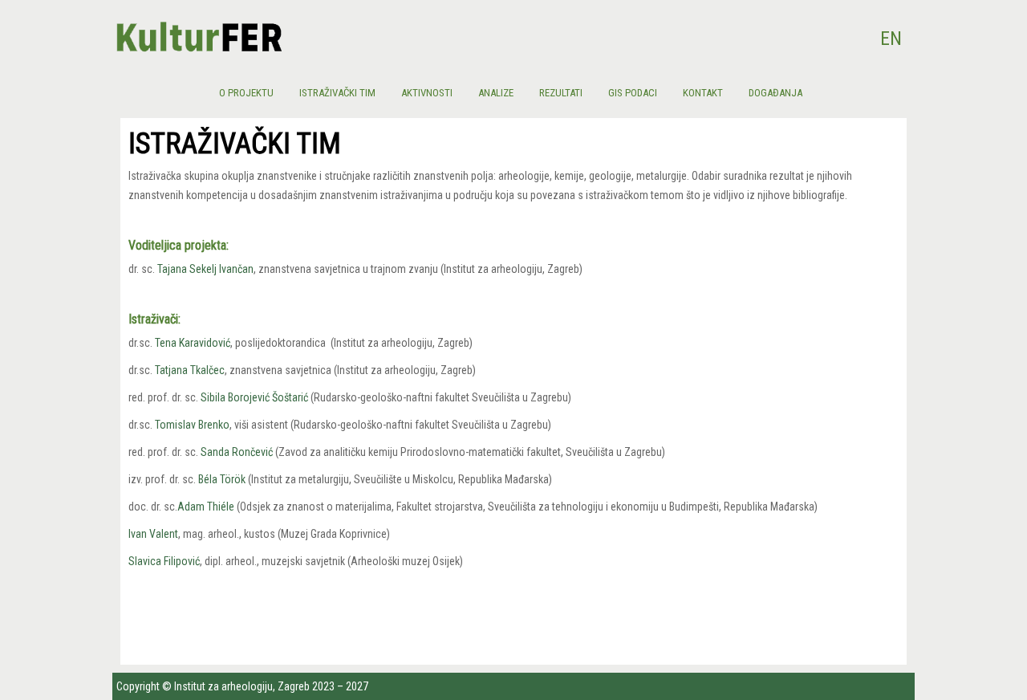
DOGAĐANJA (775, 93)
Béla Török (222, 479)
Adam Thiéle (205, 506)
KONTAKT (703, 93)
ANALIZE (496, 93)
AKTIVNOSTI (427, 93)
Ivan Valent (153, 533)
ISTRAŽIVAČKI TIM (337, 93)
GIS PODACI (632, 93)
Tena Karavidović (192, 342)
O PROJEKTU (246, 93)
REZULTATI (561, 93)
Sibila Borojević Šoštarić (254, 397)
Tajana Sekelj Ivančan (205, 268)
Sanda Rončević (237, 452)
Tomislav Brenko (192, 424)
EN (891, 38)
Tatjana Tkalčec (190, 370)
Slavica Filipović (164, 561)
